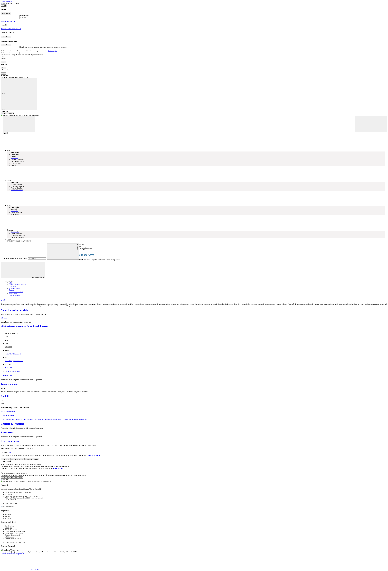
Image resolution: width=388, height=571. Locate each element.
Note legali (8, 528)
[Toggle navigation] (19, 124)
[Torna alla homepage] (194, 115)
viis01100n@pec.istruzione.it (14, 361)
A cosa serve (13, 294)
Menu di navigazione (38, 277)
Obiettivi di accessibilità (12, 535)
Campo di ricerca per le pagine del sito (15, 258)
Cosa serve (12, 286)
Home (81, 244)
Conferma (11, 113)
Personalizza (5, 459)
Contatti (11, 290)
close (5, 133)
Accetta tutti (31, 459)
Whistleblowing (10, 537)
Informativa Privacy (11, 529)
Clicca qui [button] (4, 318)
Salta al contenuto (6, 2)
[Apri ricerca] (371, 124)
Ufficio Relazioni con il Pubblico (15, 531)
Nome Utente (24, 15)
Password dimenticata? (8, 21)
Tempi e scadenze (14, 288)
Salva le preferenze (16, 477)
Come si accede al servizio (17, 284)
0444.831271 (9, 368)
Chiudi (3, 62)
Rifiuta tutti (17, 459)
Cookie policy (9, 526)
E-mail (22, 47)
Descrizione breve (14, 295)
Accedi (4, 5)
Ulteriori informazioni (16, 292)
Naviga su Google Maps (12, 371)
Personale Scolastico (85, 248)
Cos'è (10, 283)
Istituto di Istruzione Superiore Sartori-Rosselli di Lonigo (24, 326)
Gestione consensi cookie (13, 539)
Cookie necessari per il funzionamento (13, 474)
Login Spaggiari (52, 51)
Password (23, 18)
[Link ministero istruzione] (10, 3)
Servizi (81, 246)
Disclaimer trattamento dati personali (12, 554)
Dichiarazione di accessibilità (14, 533)
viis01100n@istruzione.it (13, 354)
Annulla (4, 113)
